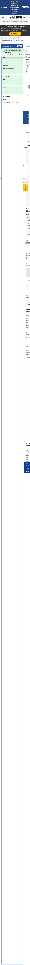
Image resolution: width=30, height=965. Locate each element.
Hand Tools (4, 38)
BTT (6, 91)
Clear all (20, 46)
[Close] (27, 26)
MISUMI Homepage (6, 37)
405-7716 (7, 80)
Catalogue (28, 242)
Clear (20, 61)
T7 (5, 57)
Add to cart (25, 187)
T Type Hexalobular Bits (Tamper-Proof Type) (12, 40)
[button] (25, 7)
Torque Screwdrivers (15, 38)
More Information (27, 242)
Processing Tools (18, 37)
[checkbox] (12, 57)
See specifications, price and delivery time (13, 55)
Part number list (26, 242)
